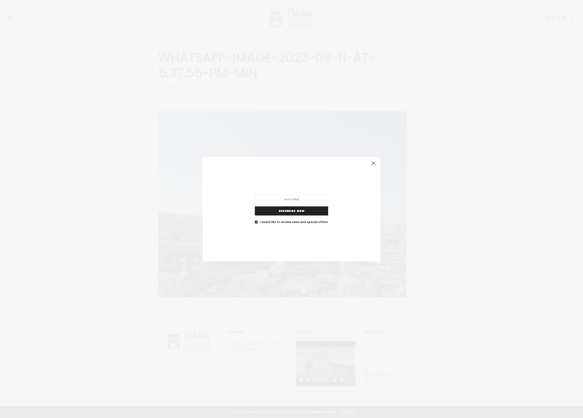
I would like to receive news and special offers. (294, 221)
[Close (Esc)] (373, 163)
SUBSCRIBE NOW (291, 210)
